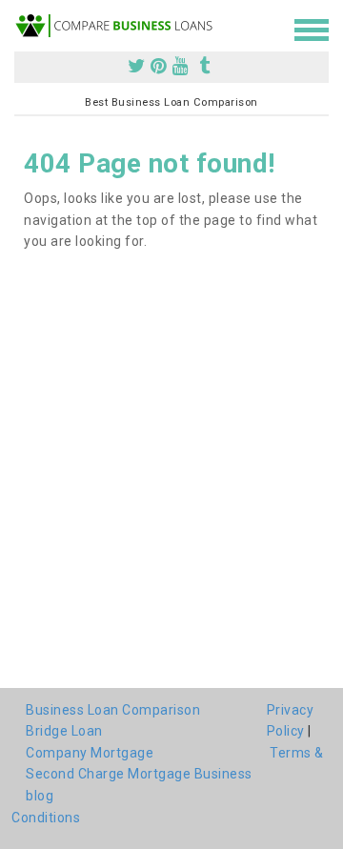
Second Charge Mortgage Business (139, 773)
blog (39, 795)
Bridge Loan (64, 730)
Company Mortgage (89, 752)
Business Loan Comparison (113, 710)
